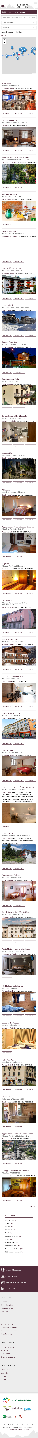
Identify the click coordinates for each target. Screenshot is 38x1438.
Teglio (7, 1233)
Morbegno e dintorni (12, 1249)
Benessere (5, 1354)
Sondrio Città (10, 1242)
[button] (19, 54)
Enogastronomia (8, 1357)
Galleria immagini (9, 1331)
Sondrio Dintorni (11, 1245)
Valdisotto (8, 1230)
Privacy (26, 1429)
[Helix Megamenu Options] (2, 6)
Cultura (4, 1350)
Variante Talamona (9, 1327)
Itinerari (4, 1312)
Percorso (4, 1302)
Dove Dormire (7, 1305)
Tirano (7, 1239)
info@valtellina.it (16, 1429)
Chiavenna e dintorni (13, 1252)
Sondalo (8, 1223)
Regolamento (6, 1334)
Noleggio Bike (7, 1308)
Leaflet (34, 73)
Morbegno (5, 1370)
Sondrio (4, 1373)
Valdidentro (9, 1220)
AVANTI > (32, 1206)
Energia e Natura (8, 1347)
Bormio (7, 1226)
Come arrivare (7, 1324)
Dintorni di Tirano (11, 1236)
